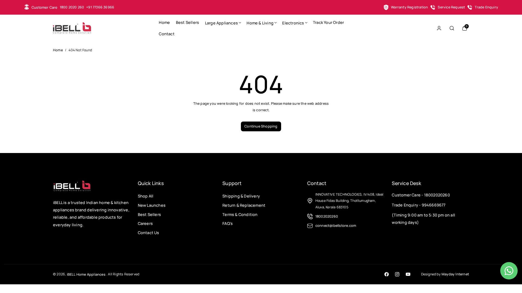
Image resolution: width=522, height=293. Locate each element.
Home (58, 50)
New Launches (152, 205)
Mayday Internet (455, 274)
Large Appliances (221, 23)
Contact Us (148, 232)
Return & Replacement (243, 205)
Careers (145, 223)
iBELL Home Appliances (86, 274)
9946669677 (434, 205)
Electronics (293, 23)
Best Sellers (149, 214)
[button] (223, 22)
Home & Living (260, 23)
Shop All (146, 196)
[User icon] (439, 28)
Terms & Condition (239, 214)
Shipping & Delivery (241, 196)
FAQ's (227, 223)
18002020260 (437, 195)
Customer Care (45, 7)
